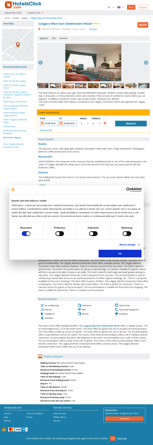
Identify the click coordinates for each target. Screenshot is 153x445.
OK (120, 253)
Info (54, 38)
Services (64, 38)
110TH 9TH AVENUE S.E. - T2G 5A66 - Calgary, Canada (63, 29)
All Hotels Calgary (12, 137)
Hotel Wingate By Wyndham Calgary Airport (15, 107)
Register (143, 7)
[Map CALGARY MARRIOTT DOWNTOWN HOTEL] (18, 45)
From (42, 118)
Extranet (56, 420)
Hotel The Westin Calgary (14, 81)
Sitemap (7, 420)
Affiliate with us (59, 417)
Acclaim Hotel (9, 126)
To (60, 118)
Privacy (29, 417)
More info (122, 438)
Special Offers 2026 (13, 13)
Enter (131, 7)
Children (96, 118)
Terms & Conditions (34, 413)
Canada (15, 18)
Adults (83, 118)
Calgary (24, 18)
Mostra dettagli (128, 244)
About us (8, 413)
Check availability (49, 112)
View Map (93, 29)
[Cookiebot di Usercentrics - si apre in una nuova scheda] (128, 189)
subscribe (124, 418)
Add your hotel (59, 413)
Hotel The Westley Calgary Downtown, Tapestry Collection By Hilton (17, 95)
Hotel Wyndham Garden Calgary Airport (14, 114)
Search (131, 123)
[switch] (59, 233)
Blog (6, 417)
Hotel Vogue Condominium (15, 101)
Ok (112, 438)
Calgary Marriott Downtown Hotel (46, 18)
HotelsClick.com (23, 5)
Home (7, 18)
